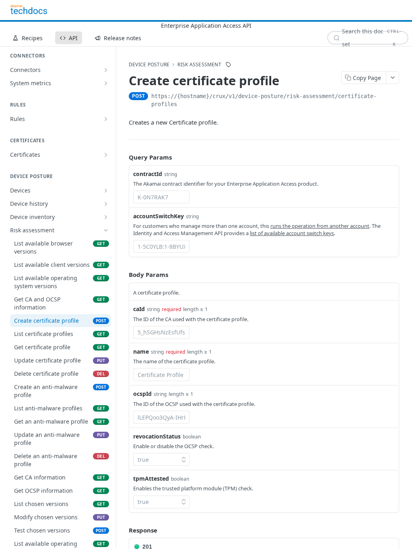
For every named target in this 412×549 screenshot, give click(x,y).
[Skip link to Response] (123, 530)
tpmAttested (151, 478)
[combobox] (161, 197)
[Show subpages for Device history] (106, 204)
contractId (147, 174)
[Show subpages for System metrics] (106, 83)
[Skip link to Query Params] (123, 157)
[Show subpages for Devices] (106, 190)
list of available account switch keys (292, 233)
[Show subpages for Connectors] (106, 70)
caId (139, 309)
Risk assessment (199, 64)
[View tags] (228, 65)
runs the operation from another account (319, 225)
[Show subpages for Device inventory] (106, 217)
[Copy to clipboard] (395, 97)
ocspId (142, 393)
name (141, 351)
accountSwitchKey (158, 216)
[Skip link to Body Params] (123, 274)
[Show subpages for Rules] (106, 119)
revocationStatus (157, 436)
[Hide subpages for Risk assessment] (106, 230)
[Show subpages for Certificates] (106, 155)
